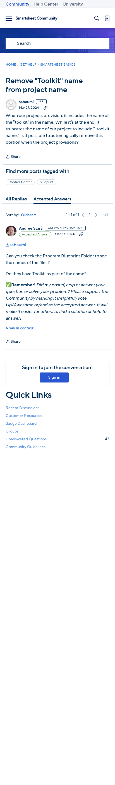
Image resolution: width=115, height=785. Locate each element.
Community (17, 4)
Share (13, 157)
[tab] (16, 199)
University (73, 4)
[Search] (97, 18)
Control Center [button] (20, 182)
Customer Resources (24, 415)
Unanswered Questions (57, 439)
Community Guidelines (25, 446)
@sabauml (16, 245)
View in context (19, 328)
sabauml (26, 102)
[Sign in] (107, 18)
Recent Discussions (22, 408)
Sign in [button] (54, 377)
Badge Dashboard (21, 423)
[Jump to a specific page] (104, 214)
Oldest (27, 215)
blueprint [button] (47, 182)
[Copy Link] (45, 107)
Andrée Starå (30, 228)
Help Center (45, 4)
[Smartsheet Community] (37, 18)
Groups (12, 431)
